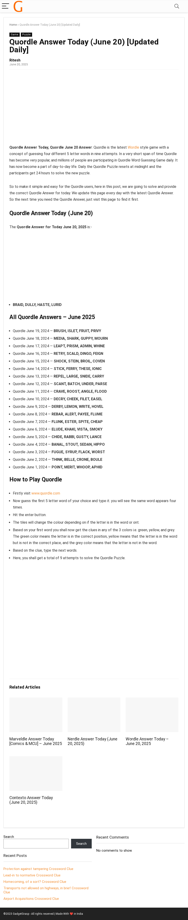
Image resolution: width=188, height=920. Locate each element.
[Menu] (5, 6)
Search (8, 837)
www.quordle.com (45, 493)
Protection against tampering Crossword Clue (38, 869)
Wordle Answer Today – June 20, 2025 (147, 741)
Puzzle (26, 34)
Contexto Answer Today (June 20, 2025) (31, 800)
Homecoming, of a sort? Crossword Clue (34, 882)
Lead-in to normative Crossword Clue (32, 875)
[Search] (176, 6)
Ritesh (14, 60)
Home (13, 24)
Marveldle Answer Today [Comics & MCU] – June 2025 (35, 741)
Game (14, 34)
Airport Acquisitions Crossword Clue (31, 899)
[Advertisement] (94, 109)
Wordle (133, 147)
